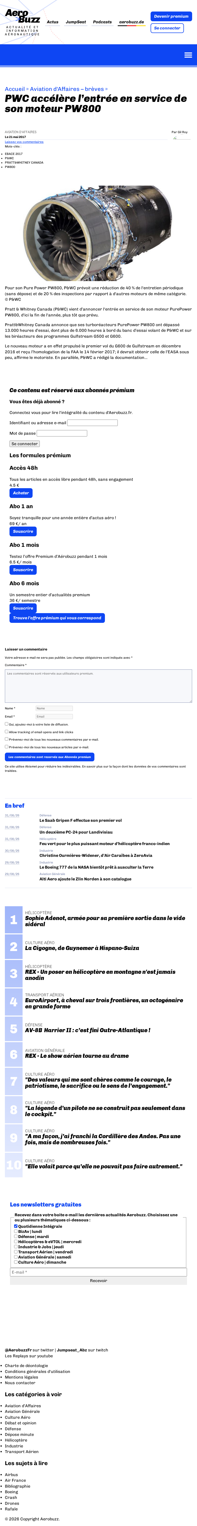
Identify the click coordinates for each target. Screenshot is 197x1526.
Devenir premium (171, 16)
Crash (11, 1497)
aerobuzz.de (131, 22)
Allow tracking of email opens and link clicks (40, 732)
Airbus (11, 1474)
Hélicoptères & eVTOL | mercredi (49, 1241)
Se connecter (167, 28)
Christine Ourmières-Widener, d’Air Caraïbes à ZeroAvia (96, 855)
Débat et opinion (20, 1423)
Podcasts (102, 22)
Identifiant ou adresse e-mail (37, 422)
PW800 (10, 167)
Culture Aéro (17, 1417)
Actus (52, 22)
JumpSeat (76, 22)
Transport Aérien (22, 1451)
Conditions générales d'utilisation (37, 1371)
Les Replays (16, 1355)
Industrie (46, 850)
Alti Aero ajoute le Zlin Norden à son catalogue (85, 879)
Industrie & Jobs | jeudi (40, 1246)
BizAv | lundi (29, 1231)
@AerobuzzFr (18, 1350)
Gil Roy (183, 132)
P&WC (9, 158)
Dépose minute (19, 1434)
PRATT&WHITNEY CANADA (24, 162)
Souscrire (23, 531)
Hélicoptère (48, 839)
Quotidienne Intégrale (39, 1226)
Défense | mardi (33, 1236)
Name (10, 708)
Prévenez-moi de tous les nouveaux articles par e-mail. (49, 747)
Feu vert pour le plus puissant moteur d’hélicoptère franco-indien (105, 843)
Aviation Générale (52, 874)
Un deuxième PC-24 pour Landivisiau (76, 832)
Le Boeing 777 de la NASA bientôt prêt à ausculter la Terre (96, 867)
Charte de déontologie (26, 1365)
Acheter (21, 492)
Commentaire (16, 665)
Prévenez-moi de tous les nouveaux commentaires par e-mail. (54, 739)
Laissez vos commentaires (24, 142)
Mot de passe (22, 433)
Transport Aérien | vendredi (45, 1252)
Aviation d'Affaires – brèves (67, 89)
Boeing (11, 1491)
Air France (15, 1480)
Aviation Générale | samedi (44, 1257)
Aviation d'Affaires (21, 132)
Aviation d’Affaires (23, 1405)
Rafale (11, 1509)
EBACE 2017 (14, 154)
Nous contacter (20, 1382)
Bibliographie (17, 1486)
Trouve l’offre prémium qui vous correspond (57, 617)
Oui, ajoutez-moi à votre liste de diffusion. (38, 724)
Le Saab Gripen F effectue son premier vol (81, 820)
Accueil (15, 89)
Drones (12, 1503)
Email (10, 716)
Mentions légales (21, 1377)
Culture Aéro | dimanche (41, 1262)
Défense (46, 815)
